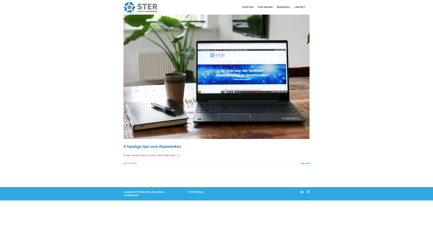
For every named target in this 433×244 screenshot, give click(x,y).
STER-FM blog (195, 192)
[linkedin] (302, 191)
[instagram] (308, 191)
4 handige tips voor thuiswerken (152, 146)
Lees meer (305, 163)
